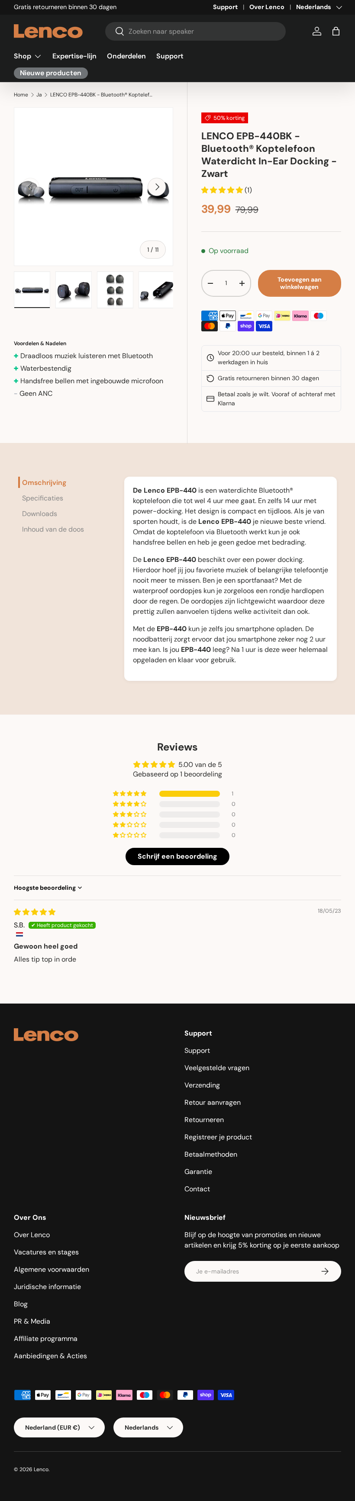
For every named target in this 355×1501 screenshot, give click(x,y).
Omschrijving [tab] (44, 482)
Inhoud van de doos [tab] (53, 529)
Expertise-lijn (74, 56)
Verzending (202, 1085)
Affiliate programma (45, 1338)
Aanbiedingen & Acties (50, 1355)
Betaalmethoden (210, 1154)
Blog (21, 1304)
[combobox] (195, 31)
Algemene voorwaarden (51, 1269)
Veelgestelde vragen (216, 1067)
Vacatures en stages (46, 1252)
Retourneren (204, 1119)
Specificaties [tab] (42, 498)
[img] (34, 912)
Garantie (198, 1171)
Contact (197, 1188)
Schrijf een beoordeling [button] (177, 856)
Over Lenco (266, 7)
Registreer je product (218, 1137)
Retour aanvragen (212, 1102)
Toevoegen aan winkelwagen (300, 283)
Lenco (41, 1469)
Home (21, 94)
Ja (39, 94)
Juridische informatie (47, 1286)
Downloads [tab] (39, 513)
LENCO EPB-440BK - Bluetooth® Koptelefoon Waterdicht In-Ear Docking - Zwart (102, 94)
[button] (335, 31)
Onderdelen (126, 56)
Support (225, 7)
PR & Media (32, 1321)
